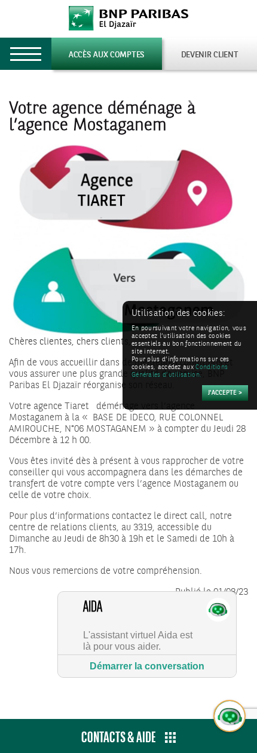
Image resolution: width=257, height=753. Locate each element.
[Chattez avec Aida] (230, 716)
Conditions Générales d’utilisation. (179, 371)
